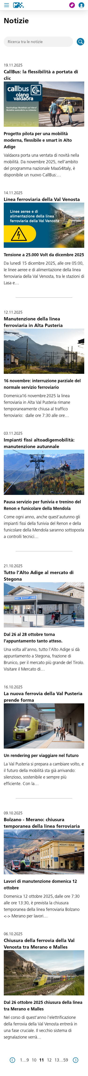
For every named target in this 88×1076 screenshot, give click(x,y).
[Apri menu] (6, 5)
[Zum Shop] (74, 5)
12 (49, 1060)
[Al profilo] (83, 5)
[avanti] (75, 1060)
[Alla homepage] (18, 5)
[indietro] (12, 1060)
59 (65, 1060)
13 (56, 1060)
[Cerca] (80, 41)
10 (34, 1060)
